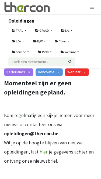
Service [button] (20, 52)
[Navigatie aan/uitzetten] (92, 7)
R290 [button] (45, 52)
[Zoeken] (70, 61)
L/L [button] (67, 30)
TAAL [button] (19, 30)
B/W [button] (40, 41)
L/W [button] (18, 41)
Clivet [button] (62, 41)
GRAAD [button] (44, 30)
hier (44, 152)
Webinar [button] (70, 52)
